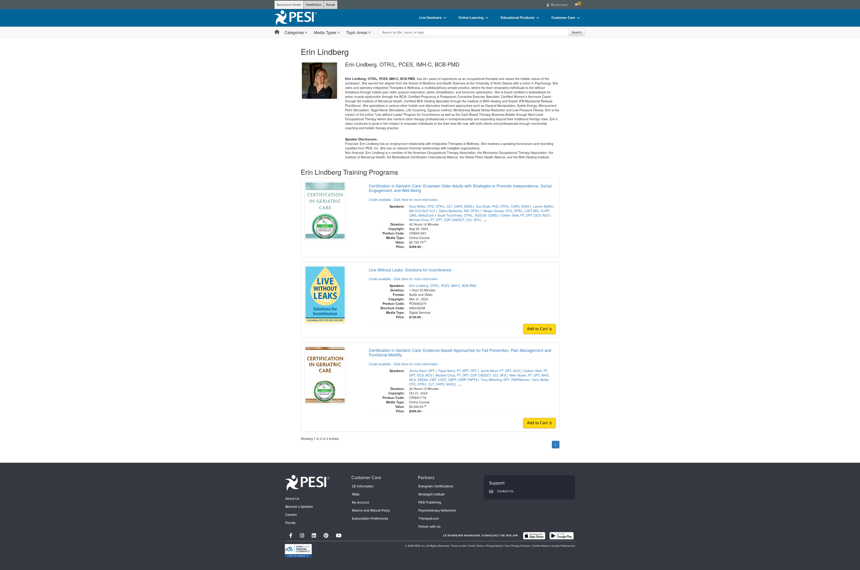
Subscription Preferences (370, 518)
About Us (292, 498)
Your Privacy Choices (517, 546)
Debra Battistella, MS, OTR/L (459, 211)
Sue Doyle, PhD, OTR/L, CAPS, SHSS (502, 206)
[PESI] (307, 482)
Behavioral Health (289, 4)
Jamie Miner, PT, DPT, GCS (500, 370)
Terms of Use (459, 546)
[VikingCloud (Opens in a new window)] (298, 551)
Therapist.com (428, 518)
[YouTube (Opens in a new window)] (339, 535)
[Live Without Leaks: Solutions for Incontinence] (325, 294)
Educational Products (517, 17)
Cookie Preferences (563, 546)
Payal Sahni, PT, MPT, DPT (457, 370)
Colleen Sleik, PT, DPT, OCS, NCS (524, 215)
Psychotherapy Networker (437, 510)
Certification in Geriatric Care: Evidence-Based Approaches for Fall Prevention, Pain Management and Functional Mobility (460, 352)
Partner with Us (429, 526)
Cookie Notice (540, 546)
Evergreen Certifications (435, 486)
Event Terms (476, 546)
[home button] (277, 32)
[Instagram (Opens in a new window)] (302, 535)
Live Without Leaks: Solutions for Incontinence (410, 270)
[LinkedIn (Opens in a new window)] (314, 535)
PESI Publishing (429, 502)
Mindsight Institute (431, 494)
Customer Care (563, 17)
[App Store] (534, 535)
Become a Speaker (299, 506)
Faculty (290, 522)
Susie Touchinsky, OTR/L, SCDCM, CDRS (467, 215)
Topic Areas (356, 32)
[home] (295, 18)
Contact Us (505, 491)
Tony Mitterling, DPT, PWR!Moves (505, 379)
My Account (360, 502)
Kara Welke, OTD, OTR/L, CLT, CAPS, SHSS (440, 206)
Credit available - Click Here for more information (403, 199)
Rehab (330, 4)
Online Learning (471, 17)
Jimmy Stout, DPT (422, 370)
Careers (291, 514)
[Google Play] (562, 535)
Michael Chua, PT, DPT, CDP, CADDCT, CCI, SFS (444, 219)
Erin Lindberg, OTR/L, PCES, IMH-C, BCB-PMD (442, 285)
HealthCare (313, 4)
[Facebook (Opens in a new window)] (290, 535)
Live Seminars (430, 17)
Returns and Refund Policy (371, 510)
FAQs (355, 494)
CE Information (363, 486)
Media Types (325, 32)
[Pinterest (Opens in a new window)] (325, 535)
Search (577, 32)
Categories (294, 32)
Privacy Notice (494, 546)
